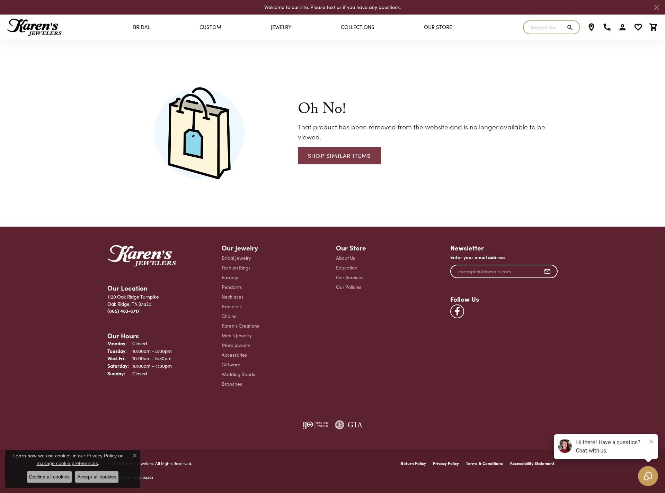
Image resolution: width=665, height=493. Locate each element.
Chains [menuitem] (229, 316)
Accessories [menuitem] (234, 355)
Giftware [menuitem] (231, 364)
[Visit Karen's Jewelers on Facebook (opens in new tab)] (457, 311)
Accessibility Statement (532, 463)
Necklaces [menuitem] (232, 296)
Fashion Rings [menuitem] (236, 267)
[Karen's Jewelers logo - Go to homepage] (34, 27)
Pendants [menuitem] (232, 287)
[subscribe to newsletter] (547, 271)
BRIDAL (141, 27)
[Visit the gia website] (349, 424)
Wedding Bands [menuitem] (238, 374)
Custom (210, 27)
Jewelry (281, 27)
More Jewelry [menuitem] (236, 345)
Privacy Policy (446, 463)
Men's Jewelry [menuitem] (237, 335)
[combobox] (543, 27)
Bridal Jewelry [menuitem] (236, 258)
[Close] (656, 7)
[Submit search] (571, 27)
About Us (345, 258)
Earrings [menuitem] (230, 277)
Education (346, 267)
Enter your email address (477, 257)
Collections (357, 27)
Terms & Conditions (484, 463)
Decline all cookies (49, 477)
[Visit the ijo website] (315, 424)
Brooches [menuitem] (232, 384)
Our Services (349, 277)
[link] (591, 27)
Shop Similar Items (339, 155)
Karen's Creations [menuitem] (240, 325)
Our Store (438, 27)
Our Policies (348, 287)
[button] (622, 27)
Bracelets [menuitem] (232, 306)
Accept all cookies (96, 477)
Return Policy (413, 463)
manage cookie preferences (67, 463)
